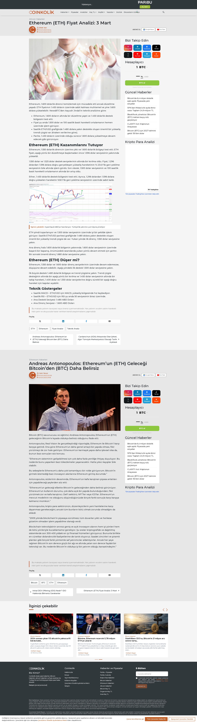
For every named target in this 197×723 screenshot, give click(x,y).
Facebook (147, 49)
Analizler (84, 12)
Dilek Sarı (43, 28)
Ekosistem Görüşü (132, 12)
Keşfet (101, 12)
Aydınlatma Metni (162, 679)
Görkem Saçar (36, 651)
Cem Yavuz (43, 373)
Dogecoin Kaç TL (106, 691)
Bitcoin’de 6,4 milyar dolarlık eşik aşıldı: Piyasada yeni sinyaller (140, 101)
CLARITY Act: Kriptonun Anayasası (138, 125)
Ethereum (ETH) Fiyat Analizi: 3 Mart (100, 591)
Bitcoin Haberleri (106, 680)
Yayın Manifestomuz (72, 678)
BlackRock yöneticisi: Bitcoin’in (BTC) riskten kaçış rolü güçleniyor (141, 117)
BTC (43, 583)
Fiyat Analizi (57, 329)
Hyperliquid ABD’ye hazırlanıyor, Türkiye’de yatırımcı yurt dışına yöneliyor (68, 227)
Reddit (156, 56)
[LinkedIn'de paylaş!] (63, 321)
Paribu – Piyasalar (106, 672)
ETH (33, 329)
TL (142, 77)
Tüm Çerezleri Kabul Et (156, 719)
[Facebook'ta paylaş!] (86, 321)
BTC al (142, 83)
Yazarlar (110, 12)
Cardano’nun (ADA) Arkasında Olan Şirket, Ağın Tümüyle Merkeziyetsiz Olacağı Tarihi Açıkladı (97, 339)
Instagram (128, 49)
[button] (163, 610)
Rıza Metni (164, 681)
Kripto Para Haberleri (107, 678)
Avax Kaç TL (104, 694)
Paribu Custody (105, 675)
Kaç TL (92, 12)
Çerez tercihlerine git (135, 719)
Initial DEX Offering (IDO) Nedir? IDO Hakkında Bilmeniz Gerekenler (49, 592)
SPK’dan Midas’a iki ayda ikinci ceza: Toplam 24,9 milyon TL (141, 109)
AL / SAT (145, 7)
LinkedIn (137, 49)
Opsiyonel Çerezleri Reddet (182, 719)
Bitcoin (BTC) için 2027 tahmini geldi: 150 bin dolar (141, 132)
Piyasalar (74, 12)
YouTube (137, 56)
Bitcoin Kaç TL (105, 689)
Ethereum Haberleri (38, 360)
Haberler (64, 12)
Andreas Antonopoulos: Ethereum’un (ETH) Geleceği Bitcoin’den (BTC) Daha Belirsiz (50, 339)
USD (146, 77)
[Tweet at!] (40, 321)
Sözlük (119, 12)
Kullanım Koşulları (71, 680)
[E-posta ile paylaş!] (109, 321)
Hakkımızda (69, 672)
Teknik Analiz (73, 329)
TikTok (156, 49)
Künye (67, 675)
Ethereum (43, 329)
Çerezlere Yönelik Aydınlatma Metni (77, 683)
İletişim (67, 686)
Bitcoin (34, 583)
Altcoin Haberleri (37, 19)
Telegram (147, 56)
